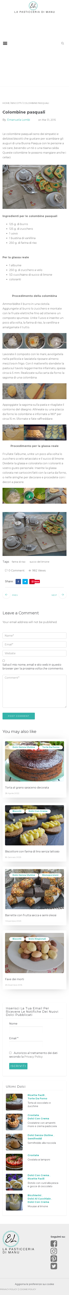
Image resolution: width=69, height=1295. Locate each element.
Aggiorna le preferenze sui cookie (34, 1284)
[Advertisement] (34, 49)
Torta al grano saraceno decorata (27, 787)
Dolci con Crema (38, 811)
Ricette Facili (36, 1095)
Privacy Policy (33, 1056)
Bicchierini (34, 1195)
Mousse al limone (38, 1206)
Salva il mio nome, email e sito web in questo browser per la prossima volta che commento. (33, 666)
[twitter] (25, 581)
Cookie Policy (27, 1289)
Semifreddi (35, 1138)
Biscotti (16, 103)
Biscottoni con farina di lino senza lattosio (32, 851)
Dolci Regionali (37, 939)
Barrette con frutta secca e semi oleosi (30, 915)
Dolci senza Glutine (24, 747)
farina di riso (18, 561)
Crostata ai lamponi (39, 1159)
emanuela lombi (18, 119)
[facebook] (18, 581)
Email (13, 1038)
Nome (13, 1023)
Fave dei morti (14, 979)
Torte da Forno (50, 747)
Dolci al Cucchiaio (39, 1199)
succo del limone (39, 561)
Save (36, 581)
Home (6, 103)
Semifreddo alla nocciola (42, 1142)
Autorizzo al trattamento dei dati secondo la (33, 1054)
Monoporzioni (50, 875)
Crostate (33, 1115)
